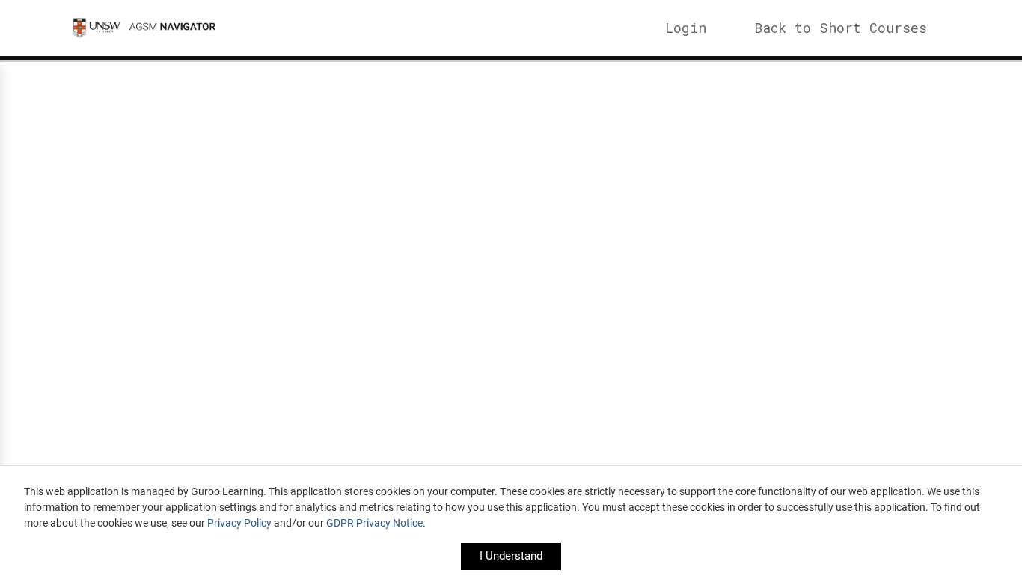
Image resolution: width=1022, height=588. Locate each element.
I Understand (511, 556)
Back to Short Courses (840, 28)
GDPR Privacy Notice (374, 523)
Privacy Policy (239, 523)
